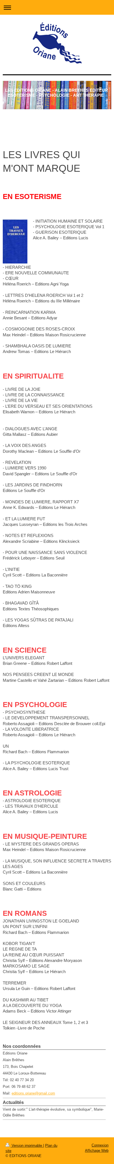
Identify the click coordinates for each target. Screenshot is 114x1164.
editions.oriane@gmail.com (33, 1093)
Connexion (100, 1145)
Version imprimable (27, 1145)
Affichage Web (96, 1150)
